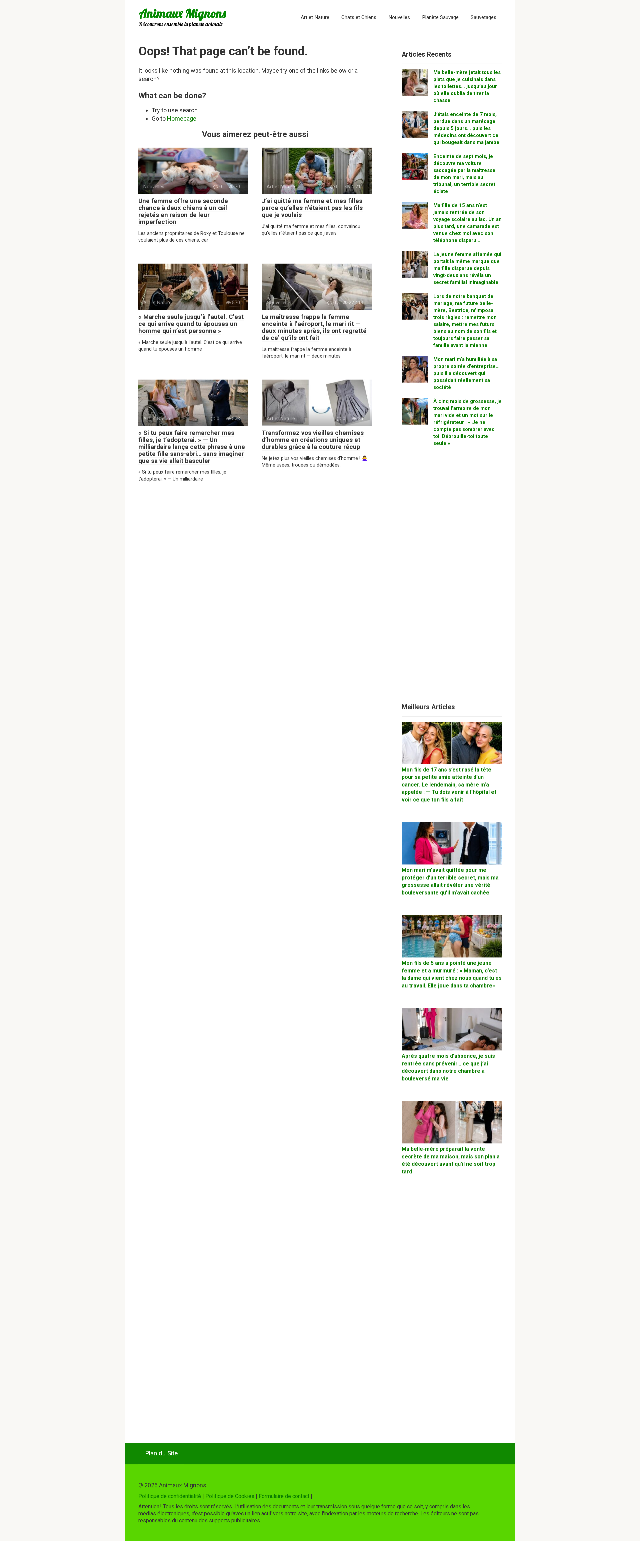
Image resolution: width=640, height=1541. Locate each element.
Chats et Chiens (358, 17)
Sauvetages (483, 17)
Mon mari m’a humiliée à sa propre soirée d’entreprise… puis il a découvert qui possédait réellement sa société (466, 373)
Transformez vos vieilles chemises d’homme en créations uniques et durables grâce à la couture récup (313, 440)
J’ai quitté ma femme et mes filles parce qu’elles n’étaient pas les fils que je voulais (312, 208)
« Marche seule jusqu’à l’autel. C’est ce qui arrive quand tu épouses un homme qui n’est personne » (191, 324)
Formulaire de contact (284, 1496)
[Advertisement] (452, 578)
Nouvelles (399, 17)
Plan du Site (161, 1453)
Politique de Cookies (229, 1496)
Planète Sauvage (440, 17)
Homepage (181, 118)
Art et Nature (315, 17)
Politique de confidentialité (169, 1496)
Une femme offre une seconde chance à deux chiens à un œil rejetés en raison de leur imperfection (183, 211)
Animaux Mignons (182, 13)
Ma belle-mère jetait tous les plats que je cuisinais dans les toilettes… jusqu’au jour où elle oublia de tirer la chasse (467, 86)
